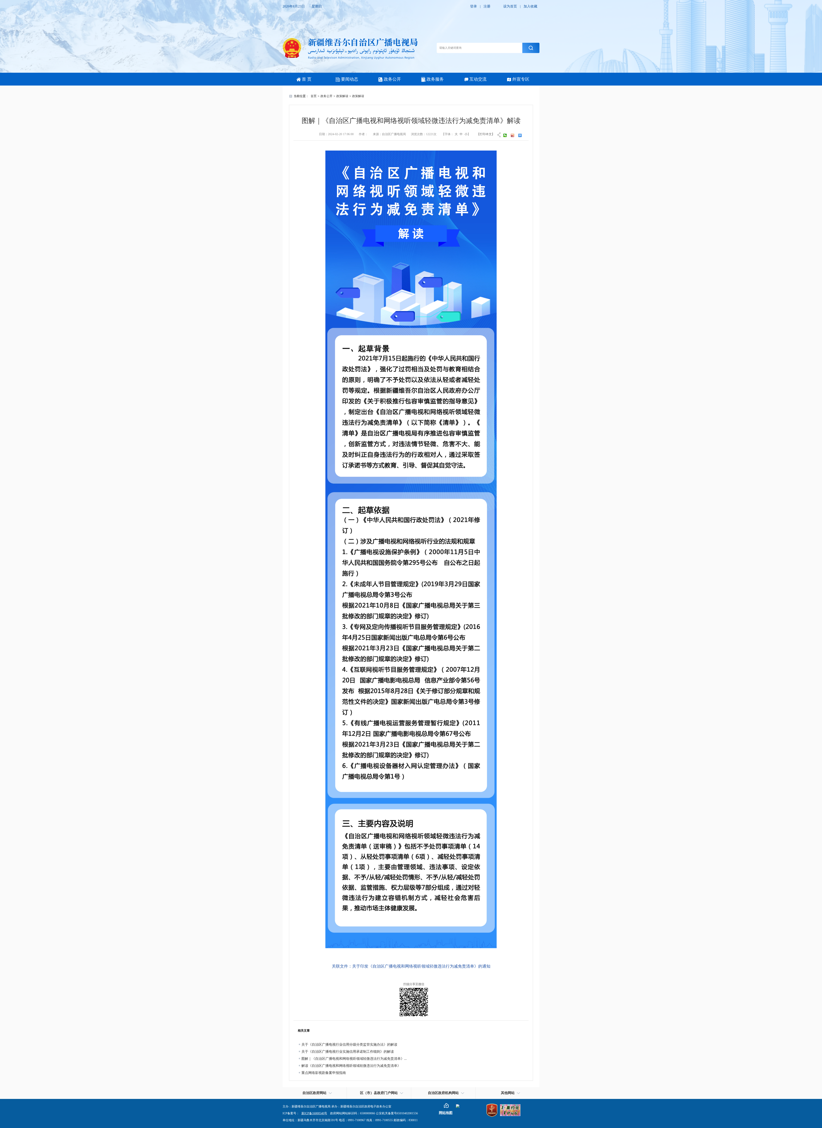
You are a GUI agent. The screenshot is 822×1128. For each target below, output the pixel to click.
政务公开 (392, 79)
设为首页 (510, 6)
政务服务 (435, 79)
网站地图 (446, 1113)
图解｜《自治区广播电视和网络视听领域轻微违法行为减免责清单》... (354, 1058)
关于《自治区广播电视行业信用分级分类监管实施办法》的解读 (349, 1044)
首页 (314, 96)
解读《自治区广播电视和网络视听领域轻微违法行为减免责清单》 (351, 1065)
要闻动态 (349, 79)
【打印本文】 (486, 134)
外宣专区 (520, 79)
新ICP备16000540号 (314, 1113)
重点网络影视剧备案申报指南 (323, 1073)
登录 (473, 6)
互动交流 (478, 79)
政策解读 (342, 96)
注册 (487, 6)
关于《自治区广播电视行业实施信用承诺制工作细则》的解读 (347, 1051)
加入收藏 (530, 6)
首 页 (306, 79)
